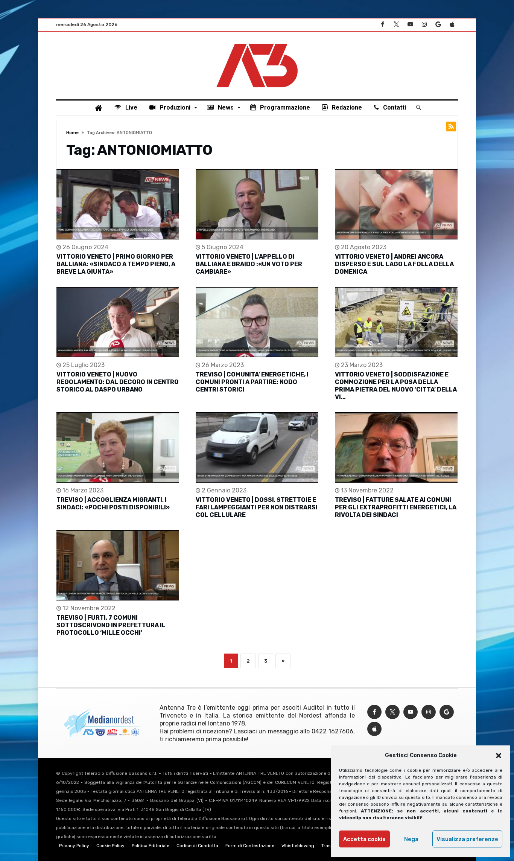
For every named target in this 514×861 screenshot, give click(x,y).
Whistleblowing (297, 845)
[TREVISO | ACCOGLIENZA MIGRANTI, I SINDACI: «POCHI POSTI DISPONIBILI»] (117, 447)
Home (72, 132)
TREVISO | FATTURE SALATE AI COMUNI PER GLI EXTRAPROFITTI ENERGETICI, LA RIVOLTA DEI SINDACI (395, 507)
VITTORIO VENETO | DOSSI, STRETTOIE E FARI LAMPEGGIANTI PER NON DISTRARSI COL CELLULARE (257, 507)
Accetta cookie (364, 839)
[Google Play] (438, 24)
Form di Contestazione (249, 845)
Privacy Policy (74, 845)
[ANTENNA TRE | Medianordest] (257, 43)
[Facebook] (382, 24)
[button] (498, 755)
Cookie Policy (110, 845)
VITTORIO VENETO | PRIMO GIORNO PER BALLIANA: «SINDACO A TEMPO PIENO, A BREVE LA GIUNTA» (115, 264)
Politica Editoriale (150, 845)
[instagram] (424, 24)
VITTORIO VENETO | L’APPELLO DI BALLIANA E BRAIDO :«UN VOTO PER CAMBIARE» (249, 264)
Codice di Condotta (197, 845)
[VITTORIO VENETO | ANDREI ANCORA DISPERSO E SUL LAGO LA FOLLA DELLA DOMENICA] (396, 204)
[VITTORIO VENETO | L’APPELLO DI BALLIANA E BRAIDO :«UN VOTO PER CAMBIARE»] (257, 204)
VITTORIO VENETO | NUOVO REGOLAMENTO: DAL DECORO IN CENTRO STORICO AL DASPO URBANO (117, 382)
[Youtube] (410, 24)
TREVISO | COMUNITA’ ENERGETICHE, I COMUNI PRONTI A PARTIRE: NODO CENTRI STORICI (252, 382)
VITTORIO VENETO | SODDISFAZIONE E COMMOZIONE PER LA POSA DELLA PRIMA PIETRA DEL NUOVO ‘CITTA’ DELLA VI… (396, 386)
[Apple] (452, 24)
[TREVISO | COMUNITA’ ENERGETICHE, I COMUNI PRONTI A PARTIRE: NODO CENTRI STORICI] (257, 322)
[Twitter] (396, 24)
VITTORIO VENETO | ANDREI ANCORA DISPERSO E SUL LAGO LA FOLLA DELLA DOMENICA (394, 264)
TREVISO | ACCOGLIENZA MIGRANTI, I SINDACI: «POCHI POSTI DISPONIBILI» (113, 503)
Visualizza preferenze (467, 839)
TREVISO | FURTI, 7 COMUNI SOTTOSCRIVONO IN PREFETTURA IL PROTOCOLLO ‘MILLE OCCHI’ (111, 625)
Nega (411, 839)
